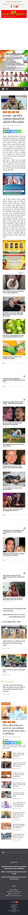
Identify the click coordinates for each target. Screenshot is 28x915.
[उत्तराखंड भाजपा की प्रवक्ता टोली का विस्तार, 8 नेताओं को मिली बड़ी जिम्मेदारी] (6, 775)
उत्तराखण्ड (4, 112)
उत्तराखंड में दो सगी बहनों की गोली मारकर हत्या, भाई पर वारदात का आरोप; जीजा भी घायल (19, 764)
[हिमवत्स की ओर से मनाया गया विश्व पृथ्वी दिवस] (14, 655)
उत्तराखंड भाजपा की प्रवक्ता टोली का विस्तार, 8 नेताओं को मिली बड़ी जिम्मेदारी (18, 774)
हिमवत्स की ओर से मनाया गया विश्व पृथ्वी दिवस (14, 671)
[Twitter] (16, 131)
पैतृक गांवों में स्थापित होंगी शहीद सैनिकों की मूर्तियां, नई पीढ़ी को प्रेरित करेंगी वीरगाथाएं (19, 826)
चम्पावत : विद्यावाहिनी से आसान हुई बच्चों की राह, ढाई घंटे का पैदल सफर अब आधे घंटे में (18, 836)
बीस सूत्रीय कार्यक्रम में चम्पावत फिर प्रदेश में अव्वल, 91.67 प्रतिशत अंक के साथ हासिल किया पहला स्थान (19, 815)
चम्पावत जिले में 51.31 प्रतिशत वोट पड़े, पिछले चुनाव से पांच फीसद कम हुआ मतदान (14, 643)
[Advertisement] (14, 35)
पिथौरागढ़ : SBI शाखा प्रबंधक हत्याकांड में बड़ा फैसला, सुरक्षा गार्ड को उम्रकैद (18, 754)
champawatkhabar (17, 125)
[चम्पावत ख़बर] (3, 89)
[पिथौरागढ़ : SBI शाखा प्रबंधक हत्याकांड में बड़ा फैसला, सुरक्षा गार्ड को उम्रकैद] (6, 755)
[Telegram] (12, 131)
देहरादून (13, 112)
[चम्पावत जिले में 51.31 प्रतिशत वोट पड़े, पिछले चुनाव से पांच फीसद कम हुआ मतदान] (14, 626)
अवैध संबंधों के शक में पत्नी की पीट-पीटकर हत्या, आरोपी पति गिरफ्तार (18, 794)
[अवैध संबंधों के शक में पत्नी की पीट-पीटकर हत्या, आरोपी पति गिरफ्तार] (6, 795)
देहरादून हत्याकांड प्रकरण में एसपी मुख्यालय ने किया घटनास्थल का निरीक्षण (14, 610)
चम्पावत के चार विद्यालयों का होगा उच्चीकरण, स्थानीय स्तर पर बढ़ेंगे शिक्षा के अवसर (19, 784)
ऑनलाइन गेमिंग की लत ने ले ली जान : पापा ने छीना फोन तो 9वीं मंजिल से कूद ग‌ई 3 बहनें (14, 616)
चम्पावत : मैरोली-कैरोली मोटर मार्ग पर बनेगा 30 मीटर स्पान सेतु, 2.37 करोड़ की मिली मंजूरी (19, 804)
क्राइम (9, 112)
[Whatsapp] (19, 131)
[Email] (4, 131)
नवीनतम (17, 112)
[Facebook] (8, 131)
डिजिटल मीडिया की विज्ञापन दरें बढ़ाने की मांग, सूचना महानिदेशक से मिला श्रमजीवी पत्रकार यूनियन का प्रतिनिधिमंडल (14, 729)
